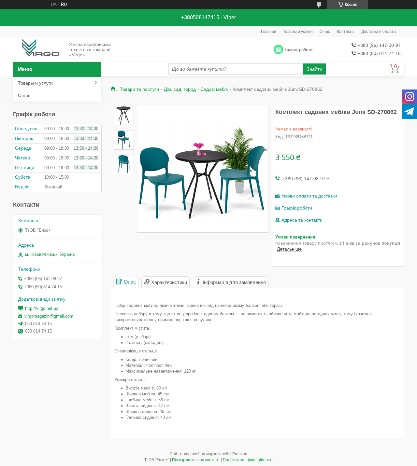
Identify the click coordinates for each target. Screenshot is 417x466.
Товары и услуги (298, 31)
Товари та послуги (139, 89)
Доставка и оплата (378, 31)
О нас (325, 31)
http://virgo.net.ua (41, 308)
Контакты (345, 31)
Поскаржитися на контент (196, 460)
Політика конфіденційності (248, 460)
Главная (268, 31)
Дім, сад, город (180, 89)
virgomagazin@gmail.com (48, 316)
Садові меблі (214, 89)
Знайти (314, 69)
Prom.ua (239, 454)
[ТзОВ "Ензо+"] (39, 49)
